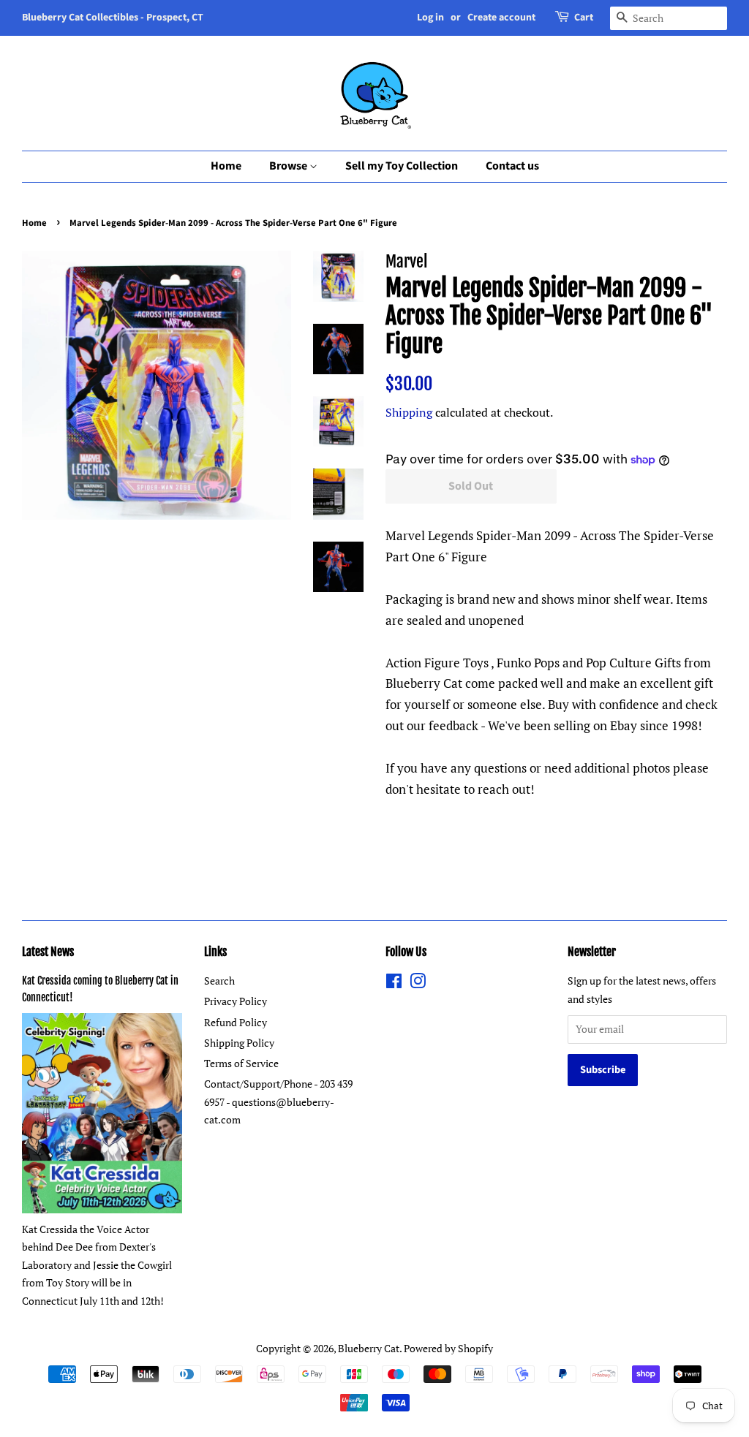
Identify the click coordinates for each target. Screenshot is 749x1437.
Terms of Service (241, 1063)
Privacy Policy (235, 1001)
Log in (430, 17)
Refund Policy (235, 1022)
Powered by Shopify (448, 1348)
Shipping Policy (239, 1043)
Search (219, 980)
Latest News (48, 951)
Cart (583, 17)
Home (226, 166)
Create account (501, 17)
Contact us (512, 166)
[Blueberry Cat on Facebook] (393, 983)
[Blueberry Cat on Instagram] (418, 983)
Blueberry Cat (368, 1348)
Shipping (408, 412)
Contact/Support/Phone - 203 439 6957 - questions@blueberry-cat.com (278, 1101)
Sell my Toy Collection (401, 166)
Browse (289, 166)
